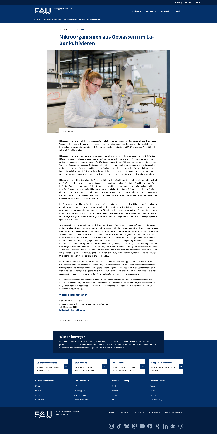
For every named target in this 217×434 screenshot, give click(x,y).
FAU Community (156, 400)
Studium (135, 11)
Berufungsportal (79, 390)
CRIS (75, 386)
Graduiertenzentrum (81, 400)
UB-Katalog (39, 400)
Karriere (153, 395)
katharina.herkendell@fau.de (72, 310)
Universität (165, 11)
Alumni (152, 386)
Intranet (115, 390)
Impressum (134, 412)
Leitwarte (115, 395)
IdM (113, 400)
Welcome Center (79, 395)
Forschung (149, 11)
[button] (51, 366)
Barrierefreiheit (157, 412)
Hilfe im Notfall (122, 412)
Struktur (188, 2)
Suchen (198, 2)
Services (177, 2)
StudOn (38, 390)
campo (37, 395)
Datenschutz (145, 412)
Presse (152, 390)
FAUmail (38, 386)
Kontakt (112, 412)
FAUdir (114, 386)
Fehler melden (177, 412)
